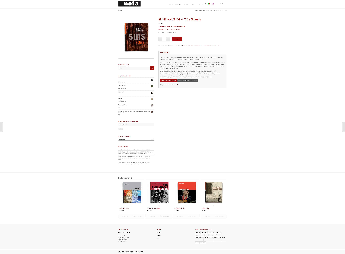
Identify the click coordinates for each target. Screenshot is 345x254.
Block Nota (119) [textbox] (135, 139)
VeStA (197, 242)
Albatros (198, 232)
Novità (201, 240)
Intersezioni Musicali (201, 237)
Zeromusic (202, 242)
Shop (120, 10)
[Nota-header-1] (129, 4)
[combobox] (136, 139)
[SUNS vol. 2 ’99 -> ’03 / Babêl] (343, 127)
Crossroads (218, 232)
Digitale (197, 235)
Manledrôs (214, 237)
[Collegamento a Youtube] (225, 4)
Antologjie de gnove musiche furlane (188, 45)
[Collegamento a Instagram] (222, 4)
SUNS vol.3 (214, 45)
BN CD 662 (199, 45)
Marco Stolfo (206, 45)
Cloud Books (211, 232)
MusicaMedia (222, 237)
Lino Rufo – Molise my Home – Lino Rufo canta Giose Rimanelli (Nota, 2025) (134, 149)
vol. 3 (219, 45)
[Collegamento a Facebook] (220, 4)
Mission (159, 232)
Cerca (120, 128)
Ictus (206, 235)
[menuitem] (171, 4)
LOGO (208, 237)
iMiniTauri (217, 235)
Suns (210, 45)
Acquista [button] (125, 216)
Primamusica (218, 240)
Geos (202, 235)
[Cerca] (205, 4)
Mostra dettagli (137, 216)
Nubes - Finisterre (208, 240)
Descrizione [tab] (164, 52)
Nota (197, 240)
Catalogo (159, 235)
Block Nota (174, 45)
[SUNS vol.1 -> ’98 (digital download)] (1, 127)
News (158, 238)
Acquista (177, 39)
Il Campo (211, 235)
